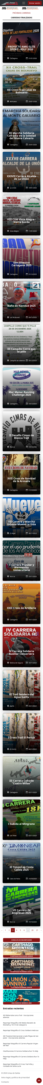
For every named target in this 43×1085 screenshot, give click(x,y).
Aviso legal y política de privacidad (15, 1077)
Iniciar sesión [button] (34, 3)
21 (37, 930)
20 (32, 930)
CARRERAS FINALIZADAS (21, 17)
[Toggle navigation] (24, 3)
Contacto (5, 1082)
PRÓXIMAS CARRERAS (22, 13)
